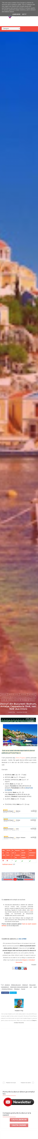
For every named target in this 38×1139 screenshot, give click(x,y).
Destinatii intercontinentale (20, 697)
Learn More (16, 14)
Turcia (32, 700)
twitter (14, 992)
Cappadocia (5, 697)
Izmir (3, 700)
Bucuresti (32, 694)
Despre (34, 1020)
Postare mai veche (26, 1082)
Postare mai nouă (11, 1082)
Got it (24, 14)
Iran (33, 697)
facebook (5, 992)
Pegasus (24, 700)
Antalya (3, 694)
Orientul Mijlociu (13, 700)
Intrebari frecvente (19, 1022)
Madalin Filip (11, 712)
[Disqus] (19, 1052)
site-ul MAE (22, 939)
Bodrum (23, 694)
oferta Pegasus (21, 758)
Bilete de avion (13, 694)
